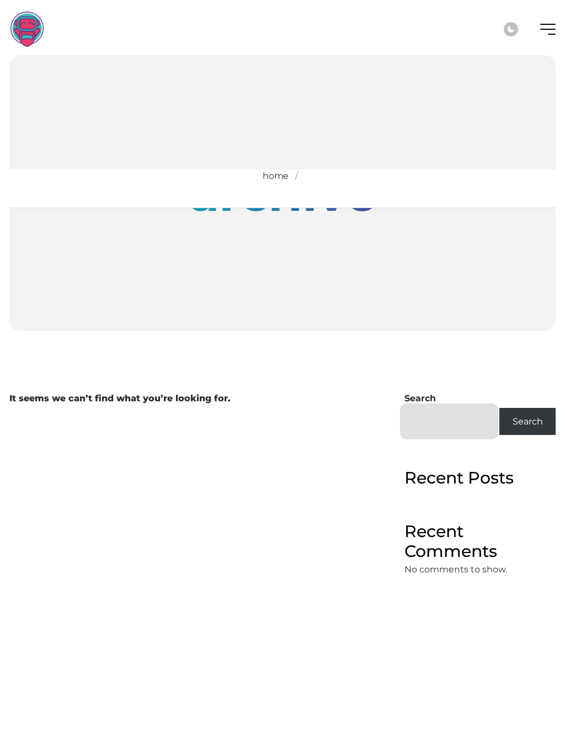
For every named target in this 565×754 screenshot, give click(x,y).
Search (420, 398)
